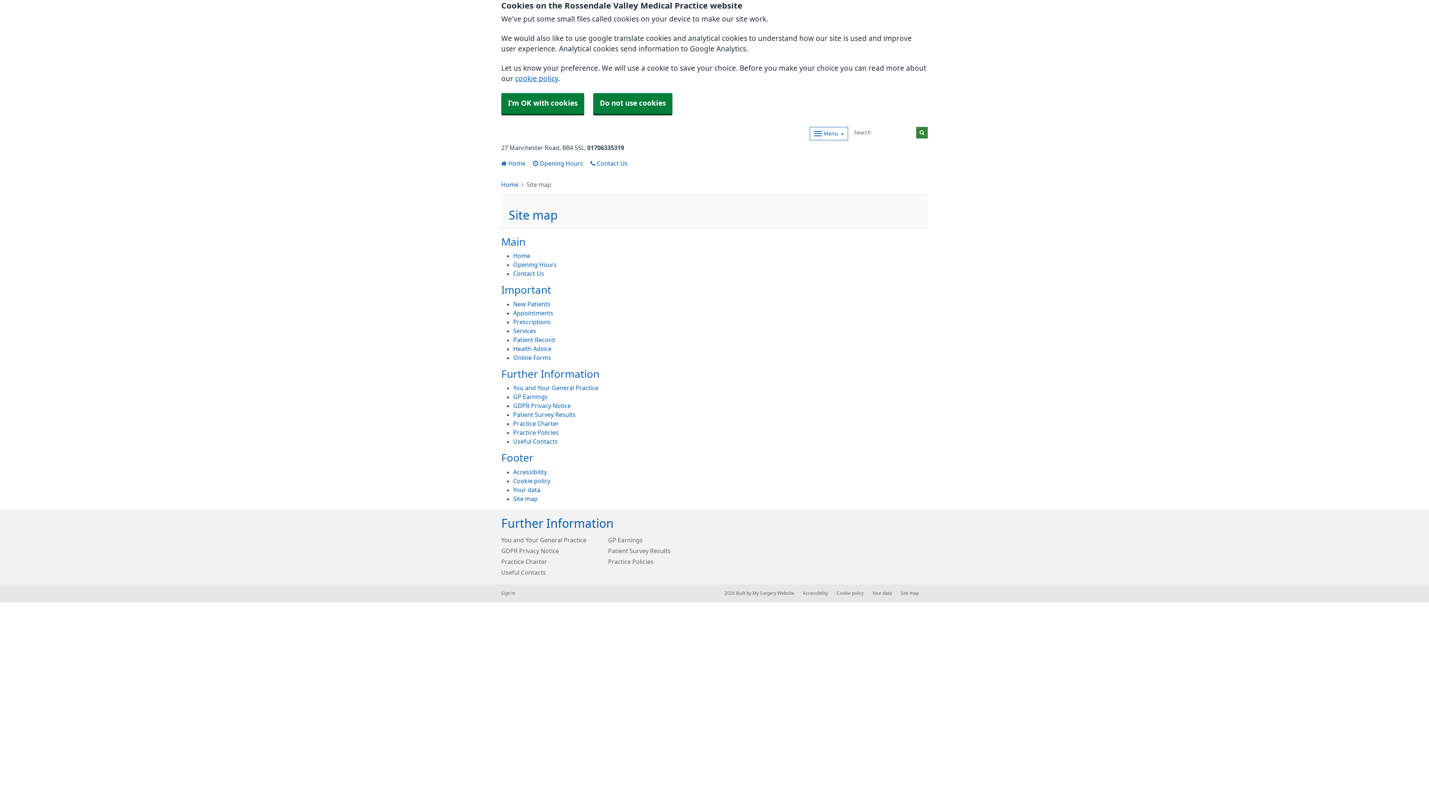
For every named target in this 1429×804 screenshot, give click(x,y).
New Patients (531, 304)
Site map (525, 499)
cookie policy (536, 78)
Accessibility (530, 472)
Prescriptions (532, 322)
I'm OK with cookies (543, 103)
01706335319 (605, 148)
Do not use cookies (633, 103)
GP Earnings (530, 397)
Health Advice (532, 349)
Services (524, 331)
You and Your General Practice (555, 388)
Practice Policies (536, 433)
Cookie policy (531, 481)
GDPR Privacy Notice (542, 406)
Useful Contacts (535, 441)
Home (516, 163)
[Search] (922, 132)
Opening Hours (560, 163)
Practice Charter (536, 424)
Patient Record (534, 340)
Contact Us (611, 163)
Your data (526, 490)
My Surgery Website (773, 593)
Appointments (533, 313)
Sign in (508, 593)
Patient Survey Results (544, 415)
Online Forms (532, 358)
